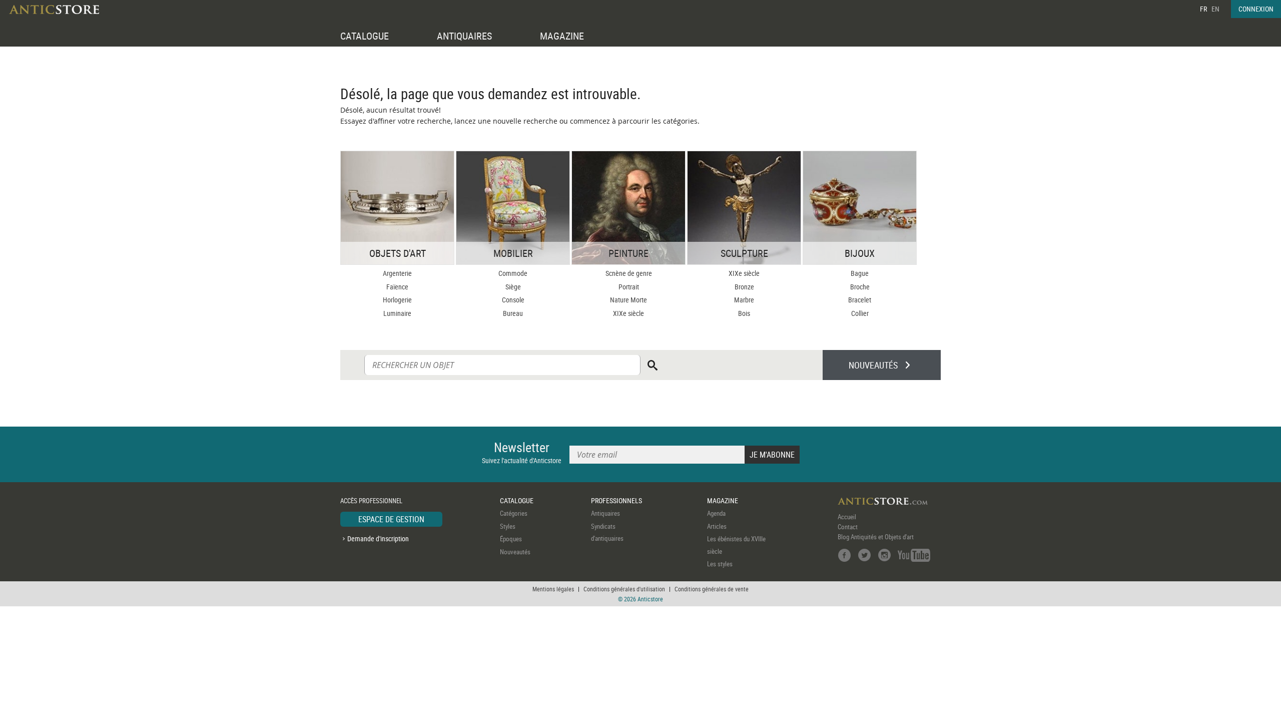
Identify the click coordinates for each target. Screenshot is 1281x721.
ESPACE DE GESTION (391, 519)
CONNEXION (1255, 9)
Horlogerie (397, 299)
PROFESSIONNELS (616, 500)
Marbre (744, 299)
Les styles (720, 563)
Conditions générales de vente (712, 589)
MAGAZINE (562, 36)
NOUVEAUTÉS (873, 365)
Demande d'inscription (378, 538)
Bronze (744, 286)
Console (513, 299)
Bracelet (859, 299)
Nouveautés (515, 551)
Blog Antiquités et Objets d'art (876, 536)
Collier (860, 313)
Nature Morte (628, 299)
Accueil (847, 516)
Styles (507, 526)
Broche (860, 286)
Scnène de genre (628, 273)
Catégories (513, 513)
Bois (744, 313)
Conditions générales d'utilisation (624, 589)
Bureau (513, 313)
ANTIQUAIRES (464, 36)
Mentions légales (553, 589)
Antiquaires (605, 513)
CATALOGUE (364, 36)
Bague (860, 273)
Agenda (716, 513)
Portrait (628, 286)
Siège (513, 286)
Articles (717, 526)
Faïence (397, 286)
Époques (511, 538)
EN (1215, 9)
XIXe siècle (628, 313)
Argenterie (397, 273)
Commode (512, 273)
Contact (848, 526)
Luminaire (397, 313)
